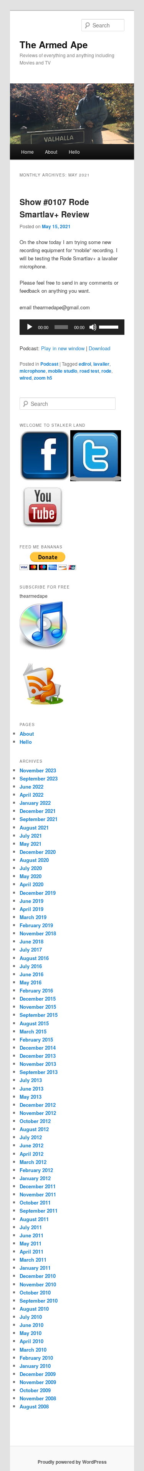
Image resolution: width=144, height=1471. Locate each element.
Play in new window (62, 348)
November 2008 (38, 1398)
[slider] (110, 326)
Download (99, 348)
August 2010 (34, 1308)
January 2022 (35, 802)
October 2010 (35, 1292)
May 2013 (30, 1096)
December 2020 (38, 851)
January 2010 (35, 1365)
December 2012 (38, 1104)
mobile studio (62, 370)
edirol (85, 363)
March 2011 (33, 1259)
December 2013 (38, 1055)
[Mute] (93, 327)
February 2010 (36, 1357)
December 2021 (38, 810)
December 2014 (38, 1047)
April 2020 (31, 884)
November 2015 (38, 1006)
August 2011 (34, 1219)
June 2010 (31, 1324)
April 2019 (31, 909)
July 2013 (31, 1080)
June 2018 (31, 941)
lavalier (101, 363)
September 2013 (39, 1072)
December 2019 (38, 892)
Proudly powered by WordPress (72, 1461)
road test (89, 370)
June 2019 (31, 900)
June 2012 (31, 1145)
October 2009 (35, 1390)
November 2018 (38, 933)
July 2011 (31, 1227)
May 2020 (30, 876)
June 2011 (31, 1235)
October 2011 (35, 1202)
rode (106, 370)
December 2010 (38, 1275)
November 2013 (38, 1063)
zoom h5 (43, 377)
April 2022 (31, 794)
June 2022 (31, 786)
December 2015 (38, 998)
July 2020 (31, 868)
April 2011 (31, 1251)
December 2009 (38, 1374)
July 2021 (31, 835)
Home (27, 151)
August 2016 (34, 958)
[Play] (29, 327)
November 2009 (38, 1382)
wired (25, 377)
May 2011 (30, 1243)
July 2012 (31, 1137)
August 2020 (34, 860)
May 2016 (30, 982)
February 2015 (36, 1039)
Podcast (49, 363)
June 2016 (31, 974)
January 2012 (35, 1178)
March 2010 (33, 1349)
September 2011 (39, 1210)
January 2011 (35, 1267)
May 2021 (30, 843)
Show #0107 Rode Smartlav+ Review (54, 208)
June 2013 (31, 1088)
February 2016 (36, 990)
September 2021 (39, 819)
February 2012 (36, 1170)
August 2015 (34, 1023)
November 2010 (38, 1284)
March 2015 (33, 1031)
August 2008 (34, 1406)
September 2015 (39, 1014)
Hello (74, 151)
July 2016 (31, 966)
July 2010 (31, 1316)
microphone (33, 370)
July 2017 (31, 949)
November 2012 (38, 1112)
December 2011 (38, 1186)
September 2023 (39, 778)
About (51, 151)
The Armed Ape (54, 44)
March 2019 (33, 917)
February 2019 (36, 925)
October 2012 (35, 1121)
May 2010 (30, 1333)
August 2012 (34, 1129)
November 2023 (38, 770)
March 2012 (33, 1162)
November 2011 (38, 1194)
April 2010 (31, 1341)
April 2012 (31, 1153)
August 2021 (34, 827)
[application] (72, 327)
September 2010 (39, 1300)
